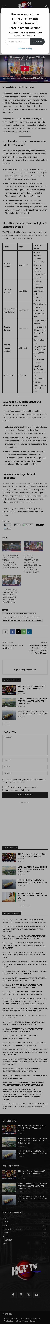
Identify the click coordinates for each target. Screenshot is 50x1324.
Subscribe (37, 41)
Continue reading (25, 48)
